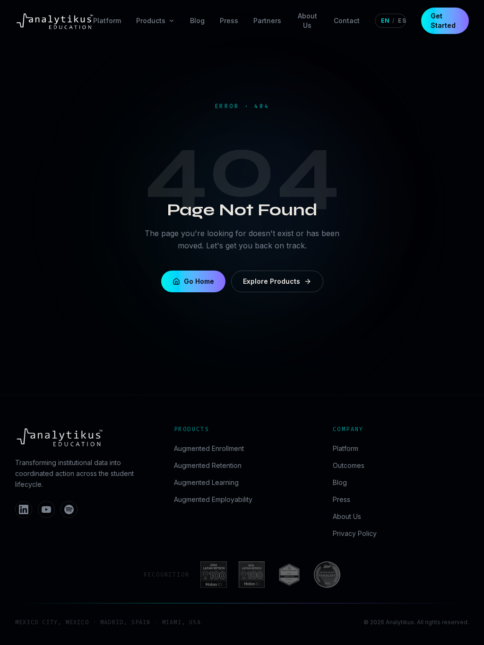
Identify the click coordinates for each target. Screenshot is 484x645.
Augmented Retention (208, 465)
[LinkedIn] (23, 509)
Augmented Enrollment (209, 448)
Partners (267, 21)
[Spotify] (69, 509)
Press (229, 21)
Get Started (443, 20)
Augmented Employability (213, 499)
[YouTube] (46, 509)
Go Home (199, 281)
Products (150, 21)
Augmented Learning (206, 482)
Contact (347, 21)
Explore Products (271, 281)
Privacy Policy (355, 533)
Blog (197, 21)
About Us (307, 20)
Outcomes (348, 465)
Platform (107, 21)
